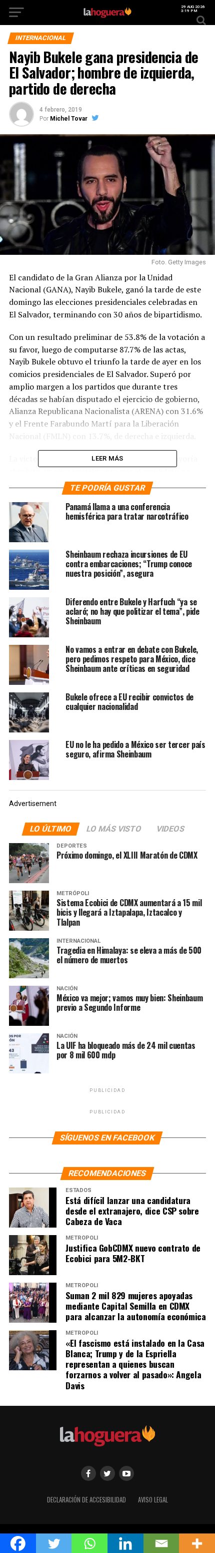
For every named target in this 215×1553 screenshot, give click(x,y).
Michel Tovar (69, 118)
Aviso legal (153, 1499)
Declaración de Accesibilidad (86, 1499)
